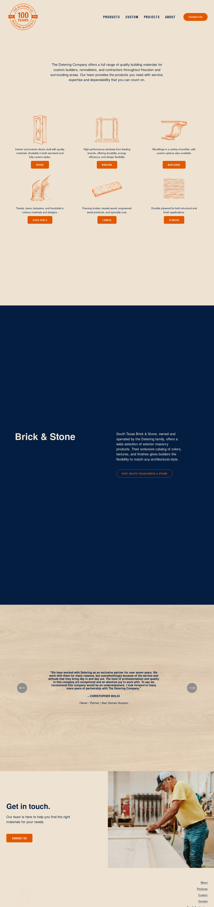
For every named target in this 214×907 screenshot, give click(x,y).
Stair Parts (40, 220)
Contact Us (195, 17)
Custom (132, 17)
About (204, 882)
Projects (151, 17)
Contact (202, 901)
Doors (40, 164)
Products (202, 888)
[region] (107, 688)
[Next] (192, 688)
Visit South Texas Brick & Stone (144, 473)
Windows (107, 164)
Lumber (106, 220)
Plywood (174, 220)
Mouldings (174, 164)
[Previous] (22, 688)
